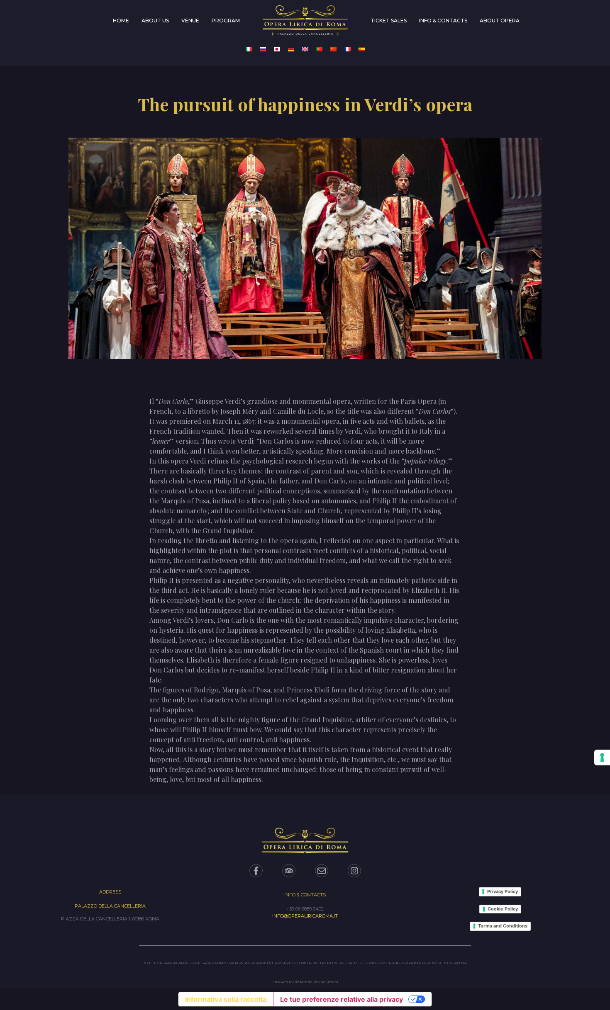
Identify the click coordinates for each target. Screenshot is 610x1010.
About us (155, 20)
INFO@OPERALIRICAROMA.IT (305, 916)
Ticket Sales (389, 20)
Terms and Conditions (502, 926)
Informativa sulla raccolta (225, 999)
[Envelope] (321, 870)
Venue (190, 20)
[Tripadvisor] (288, 870)
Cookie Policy (503, 909)
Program (226, 20)
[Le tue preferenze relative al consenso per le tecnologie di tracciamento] (602, 757)
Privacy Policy (502, 891)
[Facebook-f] (256, 870)
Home (121, 20)
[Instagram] (354, 870)
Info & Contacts (443, 20)
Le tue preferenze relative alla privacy (341, 999)
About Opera (500, 20)
